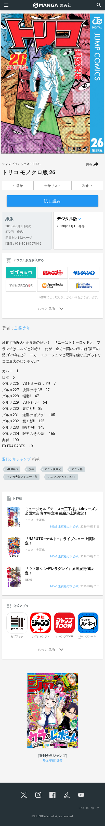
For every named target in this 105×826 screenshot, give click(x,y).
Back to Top (89, 808)
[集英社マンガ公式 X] (24, 795)
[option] (52, 83)
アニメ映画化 (52, 469)
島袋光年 (22, 328)
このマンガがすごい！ (62, 476)
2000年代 (12, 469)
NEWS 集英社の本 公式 (64, 526)
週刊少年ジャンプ (16, 459)
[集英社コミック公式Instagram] (38, 795)
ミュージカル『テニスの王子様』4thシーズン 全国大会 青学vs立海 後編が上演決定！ (61, 511)
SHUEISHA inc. (42, 816)
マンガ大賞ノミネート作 (22, 476)
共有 (89, 164)
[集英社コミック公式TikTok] (67, 795)
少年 (31, 469)
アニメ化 (77, 469)
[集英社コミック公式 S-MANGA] (52, 5)
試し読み (52, 201)
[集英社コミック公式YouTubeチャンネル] (81, 795)
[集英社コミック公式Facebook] (52, 795)
